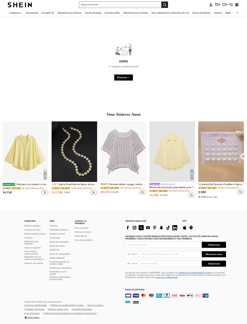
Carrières (28, 238)
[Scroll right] (237, 12)
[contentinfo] (175, 296)
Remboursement (57, 234)
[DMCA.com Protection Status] (136, 302)
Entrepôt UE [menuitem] (48, 12)
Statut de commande (59, 242)
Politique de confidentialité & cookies (195, 273)
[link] (217, 5)
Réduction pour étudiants (31, 242)
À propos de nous (32, 230)
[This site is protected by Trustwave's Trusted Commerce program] (127, 302)
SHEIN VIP (54, 250)
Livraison (54, 226)
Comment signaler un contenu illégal (59, 263)
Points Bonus (81, 236)
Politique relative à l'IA (58, 309)
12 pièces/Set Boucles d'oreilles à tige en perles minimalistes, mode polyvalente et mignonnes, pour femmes (221, 184)
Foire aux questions (84, 240)
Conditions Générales (34, 309)
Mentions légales (32, 226)
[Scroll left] (233, 12)
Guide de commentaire (60, 254)
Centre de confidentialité (35, 305)
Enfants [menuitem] (218, 12)
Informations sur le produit (58, 273)
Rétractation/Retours (59, 230)
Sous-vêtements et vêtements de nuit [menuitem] (170, 12)
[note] (208, 197)
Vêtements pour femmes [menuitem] (69, 12)
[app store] (184, 229)
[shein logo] (20, 4)
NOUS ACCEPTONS (134, 290)
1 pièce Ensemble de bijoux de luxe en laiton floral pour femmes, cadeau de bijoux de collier (74, 184)
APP (184, 221)
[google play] (191, 229)
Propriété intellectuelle (82, 309)
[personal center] (211, 5)
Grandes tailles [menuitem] (112, 12)
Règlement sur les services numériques (33, 258)
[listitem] (25, 159)
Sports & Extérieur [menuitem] (201, 12)
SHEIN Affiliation (57, 258)
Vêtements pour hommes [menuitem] (135, 12)
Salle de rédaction (32, 248)
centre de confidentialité (167, 277)
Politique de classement (60, 268)
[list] (152, 227)
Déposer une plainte (33, 263)
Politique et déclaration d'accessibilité (60, 278)
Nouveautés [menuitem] (32, 12)
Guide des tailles (57, 246)
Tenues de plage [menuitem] (93, 12)
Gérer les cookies (95, 305)
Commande (55, 238)
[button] (231, 5)
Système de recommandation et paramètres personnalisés (70, 313)
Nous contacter (82, 228)
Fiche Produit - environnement (31, 252)
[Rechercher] (164, 5)
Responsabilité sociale (34, 234)
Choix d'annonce (32, 313)
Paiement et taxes (83, 232)
